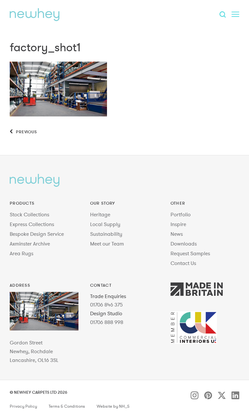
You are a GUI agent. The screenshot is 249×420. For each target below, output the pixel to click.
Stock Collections (29, 214)
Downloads (184, 243)
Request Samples (190, 253)
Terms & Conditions (67, 406)
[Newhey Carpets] (35, 14)
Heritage (100, 214)
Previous (26, 131)
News (177, 234)
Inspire (178, 224)
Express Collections (32, 224)
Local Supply (105, 224)
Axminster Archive (30, 243)
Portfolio (181, 214)
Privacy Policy (23, 406)
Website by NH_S (113, 406)
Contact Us (183, 263)
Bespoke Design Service (37, 234)
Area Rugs (21, 253)
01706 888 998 (106, 322)
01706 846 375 (106, 304)
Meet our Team (107, 243)
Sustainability (106, 234)
